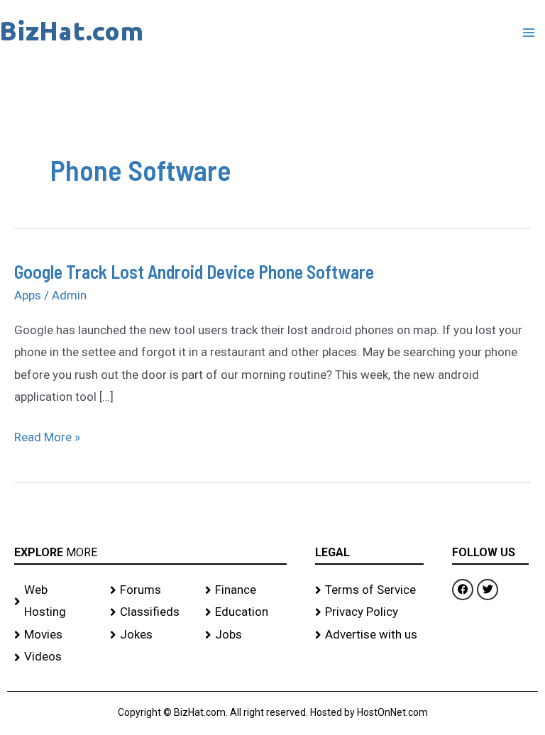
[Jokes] (151, 635)
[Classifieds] (151, 612)
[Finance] (246, 590)
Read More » (47, 435)
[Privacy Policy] (369, 612)
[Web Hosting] (55, 601)
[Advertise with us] (369, 635)
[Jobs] (246, 635)
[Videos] (55, 657)
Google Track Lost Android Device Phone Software (194, 271)
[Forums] (151, 590)
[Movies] (55, 635)
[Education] (246, 612)
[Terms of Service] (369, 590)
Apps (27, 295)
